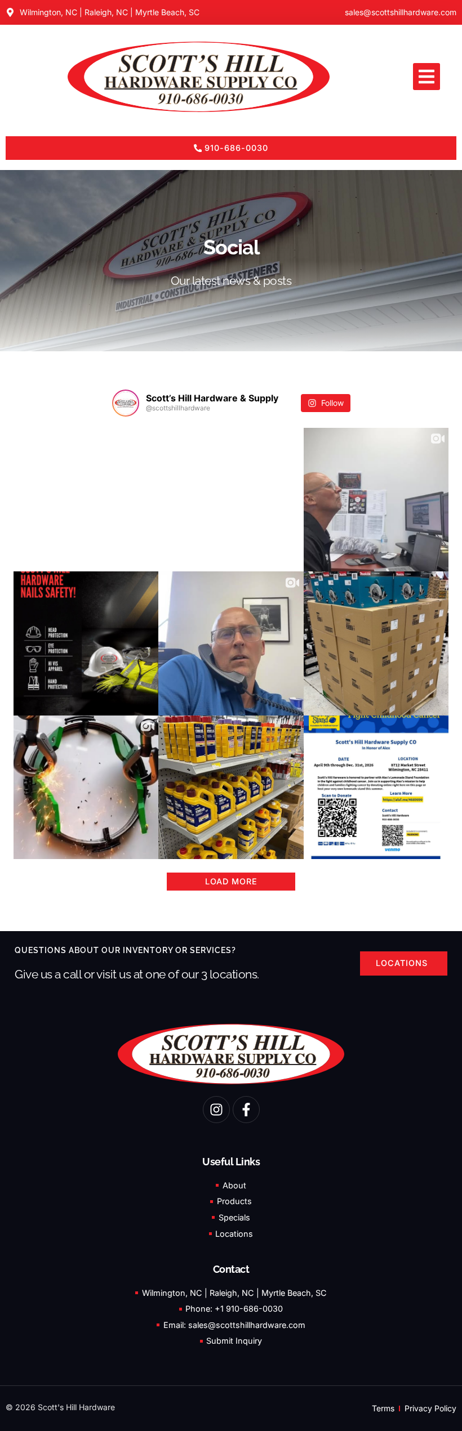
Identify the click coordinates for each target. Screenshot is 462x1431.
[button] (426, 76)
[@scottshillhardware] (125, 403)
